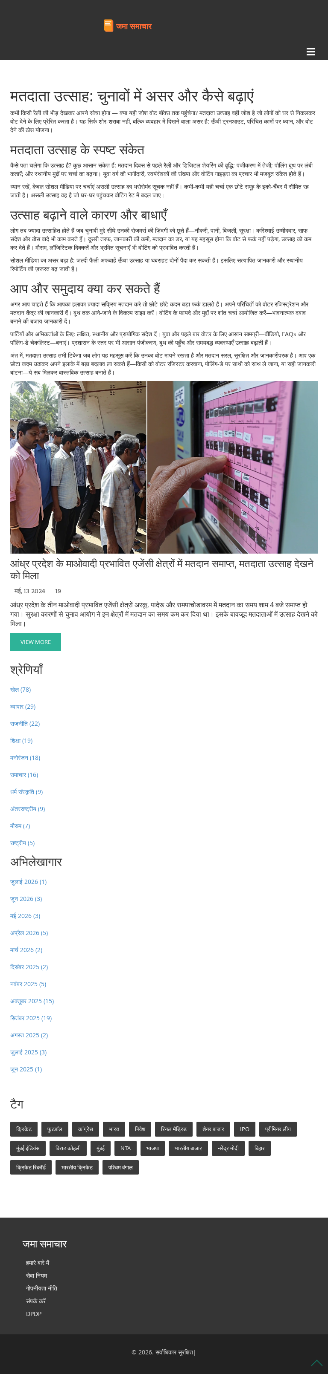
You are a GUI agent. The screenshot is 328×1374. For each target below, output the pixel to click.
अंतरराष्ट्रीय (27, 809)
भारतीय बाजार (188, 1148)
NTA (125, 1148)
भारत (114, 1129)
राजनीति (25, 723)
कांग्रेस (85, 1129)
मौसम (20, 826)
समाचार (24, 775)
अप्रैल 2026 (29, 933)
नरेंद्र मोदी (228, 1148)
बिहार (260, 1148)
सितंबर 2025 (31, 1018)
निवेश (140, 1129)
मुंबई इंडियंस (28, 1148)
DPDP (33, 1314)
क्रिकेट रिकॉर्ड (31, 1167)
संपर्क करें (36, 1301)
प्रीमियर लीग (278, 1129)
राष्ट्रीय (22, 843)
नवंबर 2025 (28, 984)
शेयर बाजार (213, 1129)
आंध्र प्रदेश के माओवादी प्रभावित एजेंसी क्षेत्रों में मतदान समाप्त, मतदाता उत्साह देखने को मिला (161, 570)
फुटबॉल (54, 1129)
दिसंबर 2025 (29, 967)
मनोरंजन (25, 757)
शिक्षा (21, 740)
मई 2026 (25, 916)
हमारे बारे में (37, 1263)
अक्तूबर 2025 (32, 1001)
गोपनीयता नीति (41, 1288)
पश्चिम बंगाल (120, 1167)
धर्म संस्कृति (26, 792)
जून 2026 (26, 899)
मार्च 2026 (26, 950)
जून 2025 (26, 1069)
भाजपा (152, 1148)
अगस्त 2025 (29, 1035)
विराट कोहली (68, 1148)
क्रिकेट (24, 1129)
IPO (244, 1129)
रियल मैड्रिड (174, 1129)
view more (35, 642)
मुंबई (101, 1148)
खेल (20, 689)
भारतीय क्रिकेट (77, 1167)
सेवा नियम (36, 1275)
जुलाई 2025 (28, 1052)
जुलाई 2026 (28, 882)
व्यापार (22, 706)
